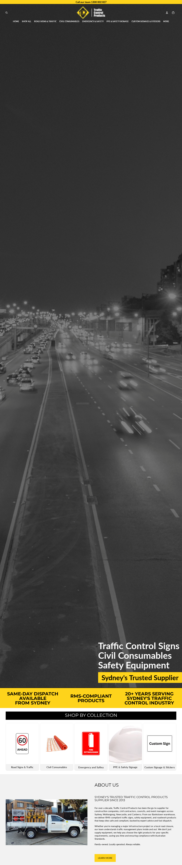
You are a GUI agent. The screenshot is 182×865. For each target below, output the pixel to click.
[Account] (167, 13)
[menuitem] (166, 21)
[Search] (6, 13)
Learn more (105, 857)
